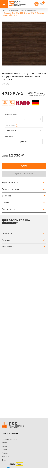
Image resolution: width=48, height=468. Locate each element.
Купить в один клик (24, 173)
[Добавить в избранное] (3, 84)
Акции (4, 443)
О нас (4, 460)
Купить (24, 166)
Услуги (4, 446)
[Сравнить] (7, 84)
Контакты (5, 457)
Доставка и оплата (9, 439)
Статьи (4, 450)
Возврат (5, 453)
